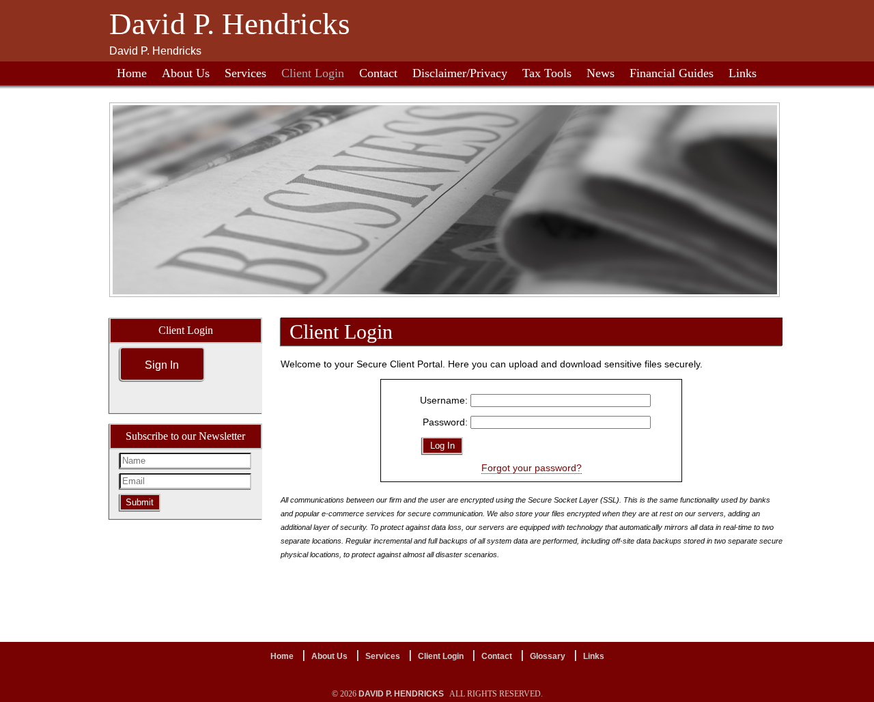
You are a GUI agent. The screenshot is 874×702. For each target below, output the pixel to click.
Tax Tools (547, 73)
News (601, 73)
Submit (140, 502)
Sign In (162, 365)
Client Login (312, 73)
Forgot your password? (531, 467)
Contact (378, 73)
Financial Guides (672, 73)
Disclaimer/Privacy (459, 73)
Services (245, 73)
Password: (445, 422)
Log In (442, 445)
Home (132, 73)
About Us (186, 73)
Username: (444, 400)
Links (743, 73)
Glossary (547, 656)
